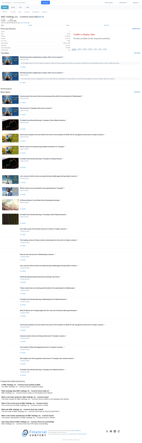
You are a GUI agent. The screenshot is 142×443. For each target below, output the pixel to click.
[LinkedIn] (114, 433)
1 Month (84, 49)
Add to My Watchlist (25, 22)
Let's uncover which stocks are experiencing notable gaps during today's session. (49, 176)
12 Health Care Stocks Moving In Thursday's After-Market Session (44, 214)
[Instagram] (118, 433)
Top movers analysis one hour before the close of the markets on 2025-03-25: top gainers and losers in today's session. (63, 134)
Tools (27, 7)
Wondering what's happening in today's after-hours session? (42, 57)
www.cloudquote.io (76, 430)
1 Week (79, 49)
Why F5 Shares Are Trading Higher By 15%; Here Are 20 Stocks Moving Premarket (49, 310)
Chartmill (23, 67)
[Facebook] (111, 433)
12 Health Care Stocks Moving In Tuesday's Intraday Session (42, 159)
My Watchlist (122, 2)
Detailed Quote (136, 28)
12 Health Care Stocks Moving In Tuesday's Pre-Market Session (43, 369)
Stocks (13, 7)
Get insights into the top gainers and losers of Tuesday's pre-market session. (47, 358)
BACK (40, 16)
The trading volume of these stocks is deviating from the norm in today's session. (49, 240)
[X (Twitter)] (107, 433)
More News (137, 53)
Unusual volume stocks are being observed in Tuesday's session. (43, 336)
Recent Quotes (109, 2)
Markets (5, 7)
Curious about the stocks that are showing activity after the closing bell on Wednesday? (51, 96)
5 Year (104, 49)
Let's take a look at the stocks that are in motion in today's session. (44, 229)
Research (106, 25)
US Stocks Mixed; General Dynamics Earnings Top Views (40, 277)
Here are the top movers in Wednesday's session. (38, 254)
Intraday (74, 49)
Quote (30, 25)
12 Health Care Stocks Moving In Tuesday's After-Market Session (43, 120)
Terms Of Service (82, 434)
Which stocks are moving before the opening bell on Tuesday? (42, 188)
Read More (137, 92)
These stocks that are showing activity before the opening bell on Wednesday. (48, 288)
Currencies (27, 12)
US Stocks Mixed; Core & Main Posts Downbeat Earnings (40, 200)
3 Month (90, 49)
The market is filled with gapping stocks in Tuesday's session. (42, 347)
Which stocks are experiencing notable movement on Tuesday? (43, 146)
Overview (13, 12)
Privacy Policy (72, 434)
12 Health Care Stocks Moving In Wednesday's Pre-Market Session (44, 299)
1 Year (95, 49)
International (35, 12)
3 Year (100, 49)
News (19, 12)
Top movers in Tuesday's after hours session (36, 108)
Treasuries (44, 12)
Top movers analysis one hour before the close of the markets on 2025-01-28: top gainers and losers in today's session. (62, 325)
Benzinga (23, 167)
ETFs (20, 7)
